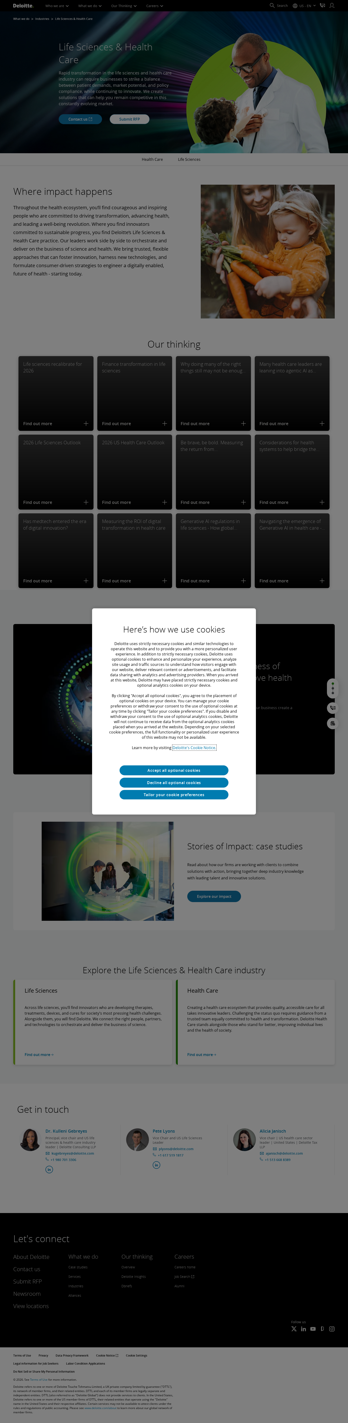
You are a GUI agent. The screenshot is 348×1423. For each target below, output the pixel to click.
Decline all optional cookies (174, 782)
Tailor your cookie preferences (174, 794)
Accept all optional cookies (174, 770)
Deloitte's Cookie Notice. (194, 747)
